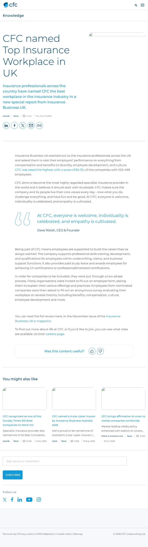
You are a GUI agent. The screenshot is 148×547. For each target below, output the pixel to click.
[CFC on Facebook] (14, 499)
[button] (136, 5)
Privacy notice (26, 534)
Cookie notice (64, 534)
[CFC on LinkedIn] (22, 499)
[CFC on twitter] (7, 499)
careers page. (55, 334)
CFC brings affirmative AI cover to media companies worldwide (123, 418)
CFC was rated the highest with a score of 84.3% (49, 169)
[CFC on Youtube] (31, 499)
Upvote (92, 354)
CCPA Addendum (45, 534)
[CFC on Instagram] (41, 499)
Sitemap (77, 534)
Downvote (100, 354)
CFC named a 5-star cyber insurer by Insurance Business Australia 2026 (73, 421)
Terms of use (9, 534)
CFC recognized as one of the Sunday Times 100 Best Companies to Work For (22, 421)
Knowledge (13, 15)
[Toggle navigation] (142, 5)
